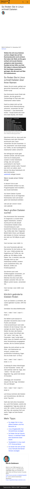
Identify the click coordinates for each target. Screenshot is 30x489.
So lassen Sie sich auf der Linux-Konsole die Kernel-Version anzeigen (16, 449)
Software (4, 48)
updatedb (7, 174)
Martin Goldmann (12, 463)
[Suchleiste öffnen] (23, 2)
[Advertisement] (15, 30)
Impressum (23, 487)
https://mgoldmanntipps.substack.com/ (15, 480)
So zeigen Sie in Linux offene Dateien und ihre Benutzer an (16, 424)
